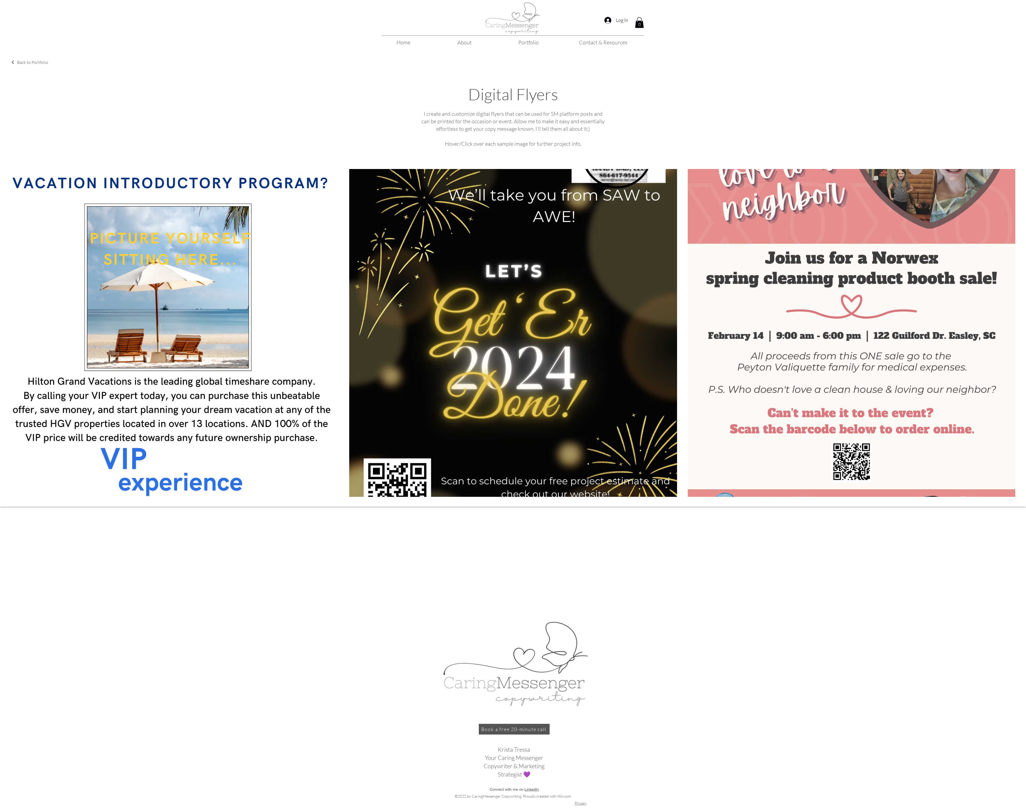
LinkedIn (531, 789)
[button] (639, 22)
